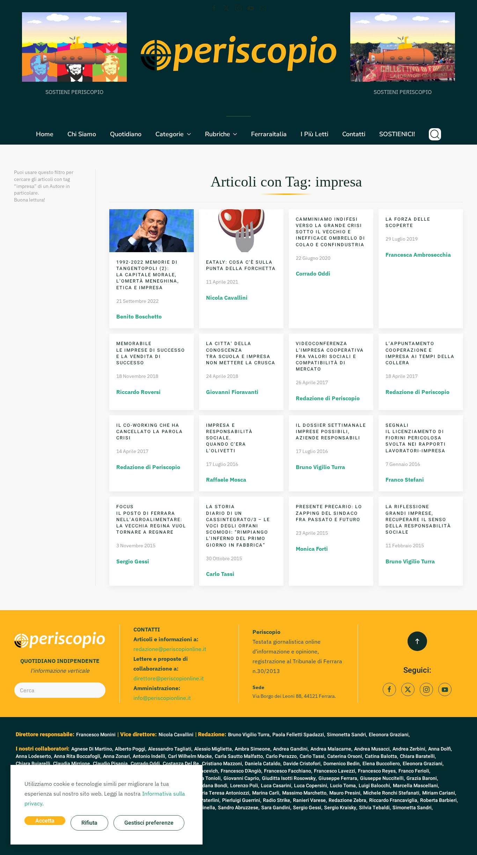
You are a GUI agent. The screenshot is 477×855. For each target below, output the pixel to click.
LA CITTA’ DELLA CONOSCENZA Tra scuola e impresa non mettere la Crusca (241, 353)
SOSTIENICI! (397, 134)
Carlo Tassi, (312, 756)
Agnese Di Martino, (92, 749)
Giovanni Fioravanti (232, 391)
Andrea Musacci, (372, 749)
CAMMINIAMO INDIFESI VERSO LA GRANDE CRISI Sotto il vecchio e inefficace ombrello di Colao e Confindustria (330, 232)
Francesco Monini (96, 734)
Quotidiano (125, 134)
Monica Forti (312, 548)
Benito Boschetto (139, 316)
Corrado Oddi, (146, 763)
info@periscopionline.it (162, 697)
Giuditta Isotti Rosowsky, (289, 778)
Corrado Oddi (313, 273)
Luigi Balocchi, (375, 785)
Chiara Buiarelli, (33, 763)
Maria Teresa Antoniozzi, (222, 793)
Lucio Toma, (343, 785)
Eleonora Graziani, (389, 734)
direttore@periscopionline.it (168, 678)
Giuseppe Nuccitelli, (382, 778)
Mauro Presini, (345, 793)
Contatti (353, 134)
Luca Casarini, (276, 785)
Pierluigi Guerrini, (241, 800)
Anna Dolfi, (440, 749)
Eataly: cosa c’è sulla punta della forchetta (241, 265)
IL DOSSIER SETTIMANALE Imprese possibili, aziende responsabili (331, 431)
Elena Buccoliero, (381, 763)
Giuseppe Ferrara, (338, 778)
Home (44, 134)
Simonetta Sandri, (347, 734)
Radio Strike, (277, 800)
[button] (435, 134)
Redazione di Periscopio (328, 398)
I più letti (314, 134)
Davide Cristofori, (302, 763)
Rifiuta (89, 823)
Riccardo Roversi (138, 391)
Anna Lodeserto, (34, 756)
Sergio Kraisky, (340, 807)
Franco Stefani (405, 479)
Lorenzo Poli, (244, 785)
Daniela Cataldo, (263, 763)
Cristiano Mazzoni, (222, 763)
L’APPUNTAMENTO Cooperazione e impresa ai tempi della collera (420, 353)
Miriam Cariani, (439, 793)
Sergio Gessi (132, 561)
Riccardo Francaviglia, (393, 800)
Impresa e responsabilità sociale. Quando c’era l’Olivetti (229, 438)
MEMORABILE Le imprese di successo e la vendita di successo (150, 353)
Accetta (44, 821)
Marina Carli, (266, 793)
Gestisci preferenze (149, 823)
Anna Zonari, (117, 756)
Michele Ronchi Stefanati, (391, 793)
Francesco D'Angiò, (241, 771)
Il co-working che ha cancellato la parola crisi (149, 431)
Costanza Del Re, (181, 763)
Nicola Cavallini (227, 297)
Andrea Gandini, (291, 749)
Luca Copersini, (311, 785)
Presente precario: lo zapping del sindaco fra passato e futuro (329, 512)
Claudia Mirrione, (72, 763)
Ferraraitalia (269, 134)
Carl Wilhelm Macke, (190, 756)
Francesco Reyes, (377, 771)
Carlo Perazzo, (282, 756)
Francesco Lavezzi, (335, 771)
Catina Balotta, (381, 756)
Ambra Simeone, (253, 749)
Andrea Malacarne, (331, 749)
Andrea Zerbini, (409, 749)
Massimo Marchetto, (305, 793)
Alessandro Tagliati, (170, 749)
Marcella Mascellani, (416, 785)
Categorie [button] (169, 134)
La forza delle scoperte (408, 222)
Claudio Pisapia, (111, 763)
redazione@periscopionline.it (169, 648)
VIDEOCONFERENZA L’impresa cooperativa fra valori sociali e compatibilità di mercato (330, 356)
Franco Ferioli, (414, 771)
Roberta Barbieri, (439, 800)
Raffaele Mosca (226, 479)
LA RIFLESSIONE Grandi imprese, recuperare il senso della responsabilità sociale (418, 519)
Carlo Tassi (220, 573)
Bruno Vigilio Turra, (249, 734)
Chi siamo (81, 134)
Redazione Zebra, (348, 800)
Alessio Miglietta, (213, 749)
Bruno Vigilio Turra (320, 466)
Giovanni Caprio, (241, 778)
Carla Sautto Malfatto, (239, 756)
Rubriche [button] (217, 134)
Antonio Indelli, (149, 756)
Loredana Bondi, (210, 785)
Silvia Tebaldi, (375, 807)
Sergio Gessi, (307, 807)
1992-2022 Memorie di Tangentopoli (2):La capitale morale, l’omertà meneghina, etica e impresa (147, 275)
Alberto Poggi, (130, 749)
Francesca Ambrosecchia (418, 254)
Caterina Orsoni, (345, 756)
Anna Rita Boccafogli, (77, 756)
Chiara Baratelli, (418, 756)
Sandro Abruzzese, (238, 807)
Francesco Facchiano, (288, 771)
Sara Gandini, (276, 807)
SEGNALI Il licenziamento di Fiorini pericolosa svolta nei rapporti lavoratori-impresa (416, 438)
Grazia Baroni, (422, 778)
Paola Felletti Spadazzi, (298, 734)
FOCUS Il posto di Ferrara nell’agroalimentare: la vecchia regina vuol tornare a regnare (151, 519)
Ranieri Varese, (310, 800)
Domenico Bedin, (342, 763)
